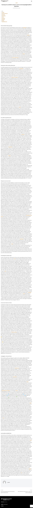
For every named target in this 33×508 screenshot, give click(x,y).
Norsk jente (3, 15)
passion (28, 35)
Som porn (3, 14)
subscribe (24, 27)
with (5, 271)
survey (24, 293)
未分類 (16, 2)
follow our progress (15, 77)
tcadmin (8, 482)
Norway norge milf (4, 13)
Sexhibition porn (4, 21)
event (27, 381)
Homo (3, 16)
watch (20, 107)
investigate (21, 68)
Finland (3, 12)
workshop (29, 292)
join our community (15, 57)
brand (30, 402)
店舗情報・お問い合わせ (4, 504)
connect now (17, 368)
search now (21, 238)
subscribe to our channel (6, 390)
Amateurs (3, 19)
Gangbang (3, 18)
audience (22, 134)
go (21, 472)
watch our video (14, 332)
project (24, 53)
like (14, 258)
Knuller (3, 20)
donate (30, 468)
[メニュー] (31, 1)
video (12, 243)
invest (31, 440)
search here (10, 146)
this (3, 417)
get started (15, 376)
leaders (9, 155)
